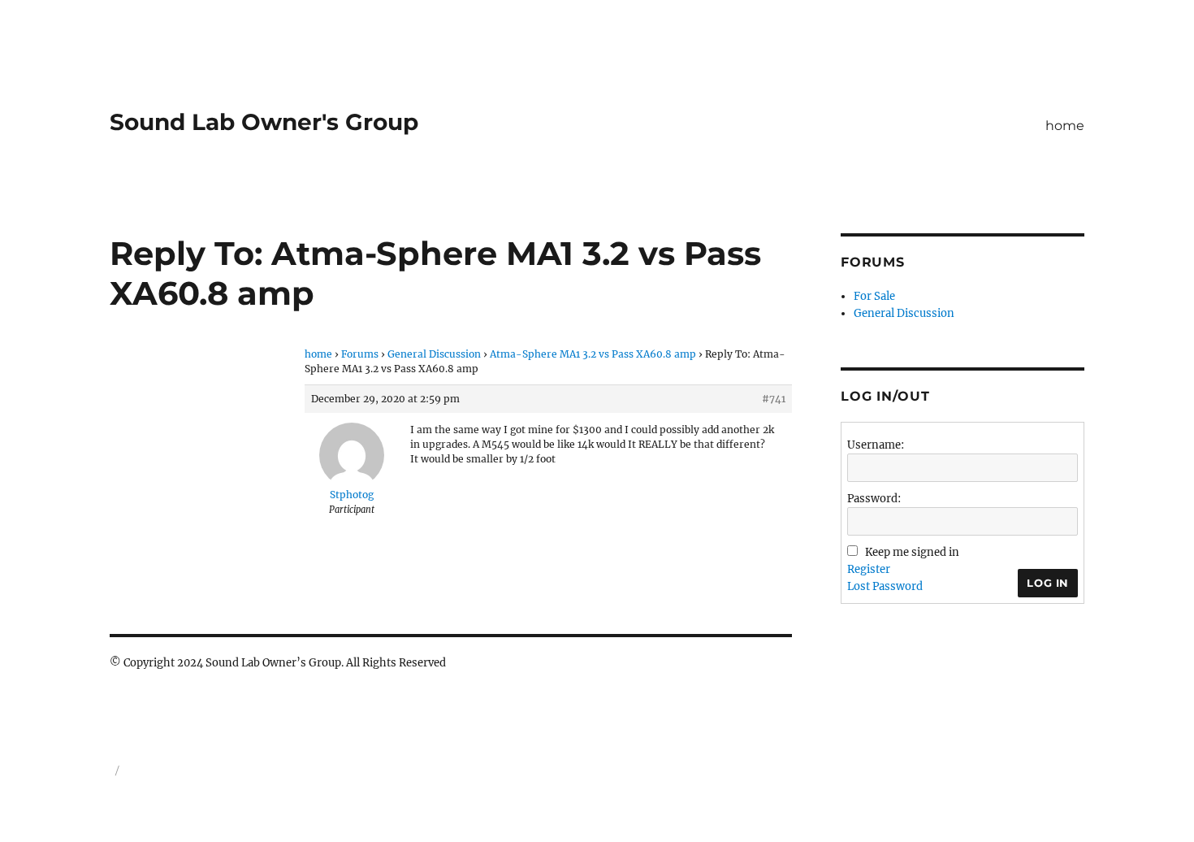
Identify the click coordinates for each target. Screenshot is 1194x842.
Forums (360, 354)
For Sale (874, 296)
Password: (874, 499)
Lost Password (885, 586)
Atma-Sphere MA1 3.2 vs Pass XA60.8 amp (593, 354)
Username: (875, 445)
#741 (773, 399)
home (1064, 125)
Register (868, 569)
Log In (1048, 582)
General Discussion (434, 354)
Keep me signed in (912, 552)
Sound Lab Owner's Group (264, 122)
